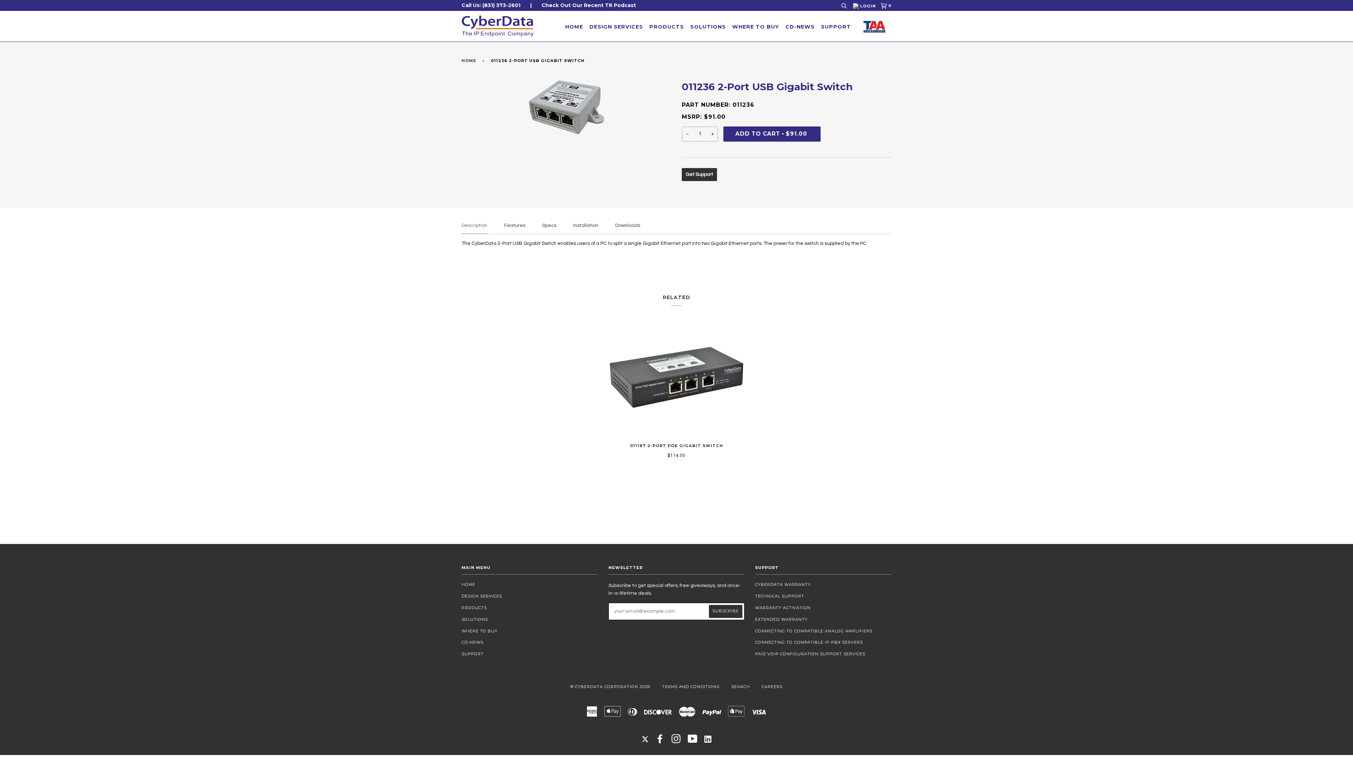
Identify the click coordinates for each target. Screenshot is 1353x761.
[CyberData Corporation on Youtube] (693, 740)
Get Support (699, 174)
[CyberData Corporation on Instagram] (676, 740)
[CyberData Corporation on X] (645, 738)
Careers (772, 686)
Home (574, 27)
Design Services (616, 27)
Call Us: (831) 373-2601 (491, 5)
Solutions (708, 27)
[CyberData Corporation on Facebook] (660, 740)
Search (740, 686)
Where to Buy (755, 27)
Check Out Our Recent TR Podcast (589, 5)
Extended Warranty (781, 619)
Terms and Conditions (690, 686)
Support (836, 27)
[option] (566, 107)
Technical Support (779, 596)
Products (666, 27)
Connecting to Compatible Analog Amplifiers (813, 631)
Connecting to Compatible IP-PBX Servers (809, 642)
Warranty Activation (783, 607)
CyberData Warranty (783, 584)
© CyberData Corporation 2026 (610, 686)
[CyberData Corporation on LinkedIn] (707, 738)
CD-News (800, 27)
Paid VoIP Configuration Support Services (810, 653)
